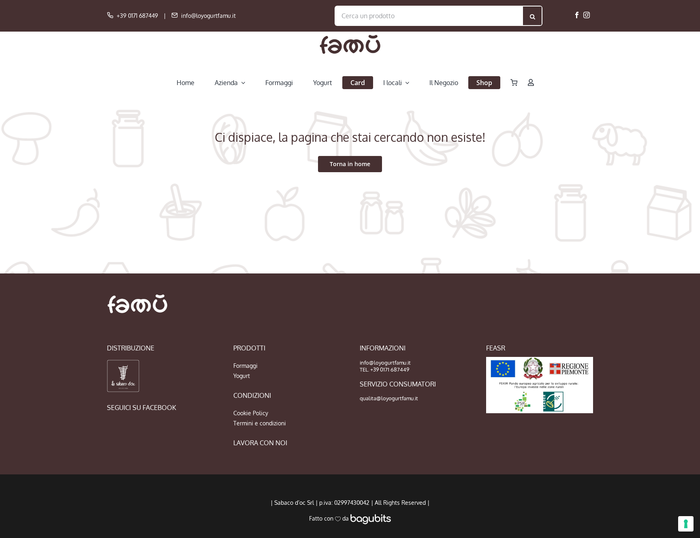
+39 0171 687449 (137, 15)
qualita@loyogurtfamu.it (389, 398)
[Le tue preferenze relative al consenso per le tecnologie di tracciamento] (686, 524)
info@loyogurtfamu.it (208, 15)
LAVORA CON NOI (260, 443)
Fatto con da (329, 518)
